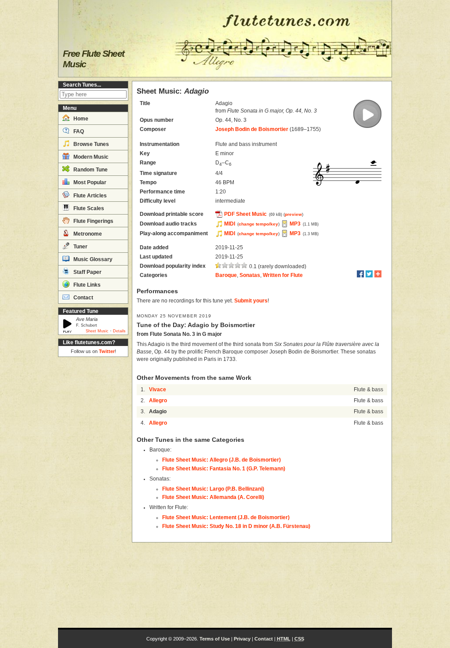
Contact (82, 297)
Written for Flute (283, 275)
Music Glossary (92, 259)
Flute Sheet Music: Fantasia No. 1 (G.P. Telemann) (223, 468)
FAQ (78, 131)
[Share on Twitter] (369, 273)
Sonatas (250, 275)
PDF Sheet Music (245, 214)
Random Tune (90, 169)
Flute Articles (89, 195)
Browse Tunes (90, 144)
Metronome (87, 234)
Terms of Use (215, 638)
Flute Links (86, 285)
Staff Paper (87, 272)
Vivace (157, 389)
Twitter (107, 351)
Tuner (79, 246)
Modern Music (90, 157)
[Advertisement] (93, 492)
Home (80, 118)
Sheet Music (97, 331)
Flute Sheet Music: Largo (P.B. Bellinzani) (213, 488)
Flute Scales (88, 208)
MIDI (229, 223)
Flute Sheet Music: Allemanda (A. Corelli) (213, 497)
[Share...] (377, 273)
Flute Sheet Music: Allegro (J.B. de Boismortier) (221, 459)
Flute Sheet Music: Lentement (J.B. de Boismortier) (226, 517)
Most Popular (89, 182)
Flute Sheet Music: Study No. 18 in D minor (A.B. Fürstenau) (236, 526)
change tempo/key (258, 224)
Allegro (158, 400)
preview (293, 214)
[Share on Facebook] (360, 273)
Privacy (242, 638)
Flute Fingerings (92, 221)
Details (119, 331)
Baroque (226, 275)
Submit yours (251, 300)
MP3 (295, 223)
